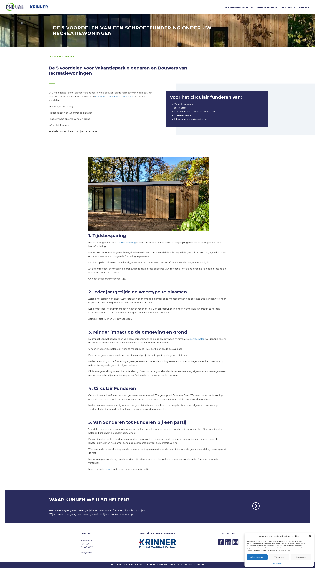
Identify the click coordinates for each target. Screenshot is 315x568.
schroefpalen (197, 339)
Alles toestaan (257, 557)
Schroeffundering (237, 7)
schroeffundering (126, 242)
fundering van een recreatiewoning (114, 96)
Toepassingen (264, 7)
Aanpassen (301, 557)
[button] (310, 536)
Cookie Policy (278, 563)
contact (107, 469)
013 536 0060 (86, 547)
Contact (303, 7)
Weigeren (279, 557)
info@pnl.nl (86, 552)
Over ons (285, 7)
